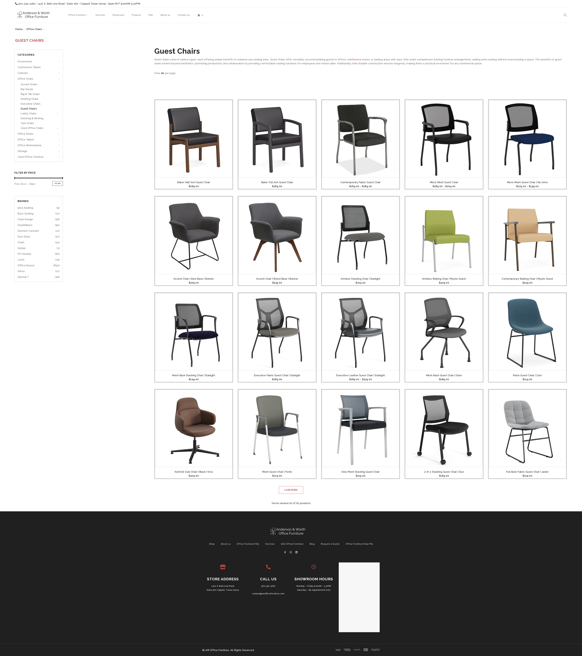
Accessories (25, 61)
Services (270, 544)
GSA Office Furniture (292, 544)
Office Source (26, 265)
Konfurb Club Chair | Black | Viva (194, 471)
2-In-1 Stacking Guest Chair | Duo (444, 471)
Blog (312, 544)
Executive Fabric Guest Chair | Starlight (277, 375)
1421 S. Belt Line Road (222, 586)
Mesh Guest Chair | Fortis (277, 471)
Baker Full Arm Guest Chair (277, 182)
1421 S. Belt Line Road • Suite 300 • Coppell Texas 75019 (72, 3)
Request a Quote (330, 544)
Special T (23, 277)
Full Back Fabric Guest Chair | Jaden (527, 471)
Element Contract (28, 230)
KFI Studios (24, 253)
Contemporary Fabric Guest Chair (361, 182)
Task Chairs (27, 123)
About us (226, 544)
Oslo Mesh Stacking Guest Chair (360, 471)
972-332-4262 (26, 3)
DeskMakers (25, 225)
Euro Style (24, 236)
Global (21, 248)
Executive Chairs (30, 103)
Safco (21, 271)
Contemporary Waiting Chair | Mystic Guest (527, 278)
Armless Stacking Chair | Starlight (360, 278)
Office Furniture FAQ (248, 544)
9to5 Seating (25, 207)
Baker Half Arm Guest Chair (193, 182)
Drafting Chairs (29, 99)
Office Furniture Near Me (359, 544)
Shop (212, 544)
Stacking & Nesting (32, 118)
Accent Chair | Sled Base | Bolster (194, 278)
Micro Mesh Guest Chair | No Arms (527, 182)
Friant (21, 242)
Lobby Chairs (28, 113)
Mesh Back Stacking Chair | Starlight (193, 375)
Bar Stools (27, 89)
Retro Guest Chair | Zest (527, 375)
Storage (22, 151)
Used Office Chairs (32, 128)
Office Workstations (30, 145)
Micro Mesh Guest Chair (444, 182)
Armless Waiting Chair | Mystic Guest (444, 278)
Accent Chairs (29, 84)
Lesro (21, 259)
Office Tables (26, 139)
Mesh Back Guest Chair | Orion (444, 375)
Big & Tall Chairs (30, 94)
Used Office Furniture (31, 156)
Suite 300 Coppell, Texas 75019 (223, 590)
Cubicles (23, 73)
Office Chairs (34, 29)
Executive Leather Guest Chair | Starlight (360, 375)
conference (354, 59)
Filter (57, 183)
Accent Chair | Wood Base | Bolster (277, 278)
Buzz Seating (25, 213)
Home (19, 29)
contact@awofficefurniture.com (268, 593)
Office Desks (25, 133)
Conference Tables (29, 67)
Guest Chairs (29, 108)
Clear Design (25, 219)
